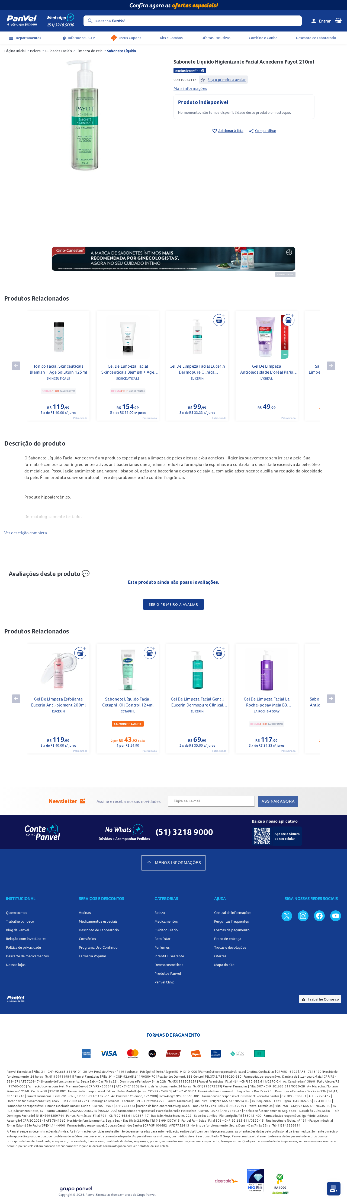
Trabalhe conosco (20, 921)
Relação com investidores (26, 938)
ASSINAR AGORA (278, 801)
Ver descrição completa (25, 532)
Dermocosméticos (169, 964)
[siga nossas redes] (286, 915)
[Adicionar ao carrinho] (219, 320)
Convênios (87, 938)
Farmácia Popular (92, 956)
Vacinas (85, 912)
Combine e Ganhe (263, 37)
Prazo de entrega (227, 938)
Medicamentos (166, 921)
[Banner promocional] (173, 5)
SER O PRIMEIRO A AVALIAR (173, 604)
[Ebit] (255, 1180)
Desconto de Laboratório (316, 37)
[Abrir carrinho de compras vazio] (338, 20)
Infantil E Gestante (169, 956)
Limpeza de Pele (89, 50)
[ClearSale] (226, 1180)
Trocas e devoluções (230, 947)
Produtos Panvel (168, 973)
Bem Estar (163, 938)
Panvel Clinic (164, 982)
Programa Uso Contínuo (98, 947)
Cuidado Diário (166, 929)
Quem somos (16, 912)
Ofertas (220, 956)
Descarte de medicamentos (27, 956)
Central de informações (232, 912)
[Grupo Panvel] (76, 1188)
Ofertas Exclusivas (215, 37)
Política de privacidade (23, 947)
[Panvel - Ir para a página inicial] (21, 20)
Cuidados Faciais (58, 50)
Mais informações (190, 88)
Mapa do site (224, 964)
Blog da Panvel (17, 929)
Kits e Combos (171, 37)
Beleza (35, 50)
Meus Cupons (130, 37)
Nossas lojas (15, 964)
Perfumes (162, 947)
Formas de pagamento (232, 929)
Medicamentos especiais (98, 921)
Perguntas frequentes (231, 921)
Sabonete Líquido (121, 50)
